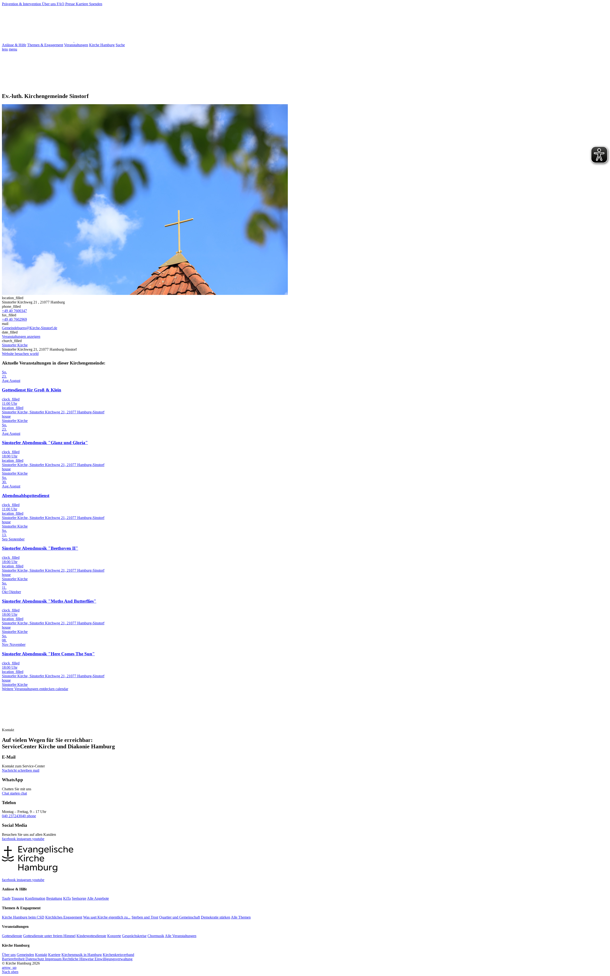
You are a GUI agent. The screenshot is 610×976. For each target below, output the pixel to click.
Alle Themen (241, 917)
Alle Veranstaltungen (180, 936)
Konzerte (114, 936)
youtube (38, 839)
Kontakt (41, 955)
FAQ (61, 4)
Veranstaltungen (76, 45)
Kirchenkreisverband (118, 955)
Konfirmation (35, 898)
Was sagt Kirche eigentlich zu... (107, 917)
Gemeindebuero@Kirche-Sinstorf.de (29, 328)
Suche (120, 45)
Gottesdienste (12, 936)
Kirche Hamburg (102, 45)
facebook (9, 839)
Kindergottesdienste (91, 936)
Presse (70, 4)
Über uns (49, 4)
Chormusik (155, 936)
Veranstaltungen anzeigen (21, 336)
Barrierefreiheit (13, 959)
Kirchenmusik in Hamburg (81, 955)
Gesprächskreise (134, 936)
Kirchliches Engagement (63, 917)
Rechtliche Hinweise (78, 959)
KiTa (67, 898)
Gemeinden (25, 955)
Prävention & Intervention (22, 4)
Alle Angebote (98, 898)
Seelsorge (79, 898)
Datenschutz (35, 959)
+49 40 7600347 (14, 311)
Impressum (53, 959)
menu (13, 49)
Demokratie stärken (215, 917)
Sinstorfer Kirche (15, 345)
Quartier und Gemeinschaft (179, 917)
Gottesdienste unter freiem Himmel (49, 936)
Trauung (17, 898)
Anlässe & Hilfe (14, 45)
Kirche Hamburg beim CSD (23, 917)
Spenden (95, 4)
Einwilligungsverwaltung (113, 959)
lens (5, 49)
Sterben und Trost (145, 917)
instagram (24, 839)
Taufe (6, 898)
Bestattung (54, 898)
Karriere (82, 4)
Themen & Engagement (45, 45)
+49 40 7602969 (14, 319)
